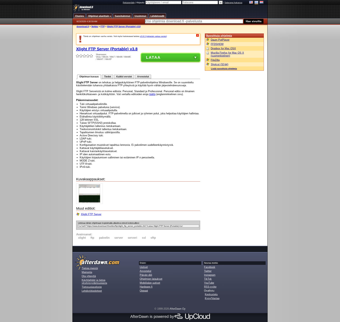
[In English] (251, 2)
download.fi (83, 26)
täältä (152, 94)
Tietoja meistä (90, 268)
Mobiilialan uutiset (150, 282)
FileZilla (215, 60)
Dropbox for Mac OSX (223, 48)
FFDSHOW (217, 44)
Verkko (94, 26)
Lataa (153, 57)
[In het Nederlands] (261, 2)
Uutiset (144, 267)
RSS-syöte (210, 286)
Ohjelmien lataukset (151, 278)
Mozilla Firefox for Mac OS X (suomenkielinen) (227, 54)
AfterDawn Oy (178, 308)
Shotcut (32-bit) (219, 64)
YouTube (209, 282)
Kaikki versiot (124, 76)
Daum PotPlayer (220, 39)
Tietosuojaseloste (92, 286)
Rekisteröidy (129, 2)
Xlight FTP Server (91, 214)
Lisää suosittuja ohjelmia (224, 68)
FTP (103, 26)
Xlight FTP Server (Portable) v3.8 (123, 26)
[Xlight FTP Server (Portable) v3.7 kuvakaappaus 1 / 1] (90, 203)
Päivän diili (146, 274)
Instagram (209, 274)
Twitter (208, 271)
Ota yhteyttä (89, 276)
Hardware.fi (146, 286)
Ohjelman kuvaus (89, 76)
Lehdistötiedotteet (92, 290)
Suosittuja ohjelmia (219, 35)
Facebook (209, 267)
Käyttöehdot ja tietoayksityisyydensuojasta (94, 281)
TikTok (208, 278)
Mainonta (87, 272)
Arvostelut (143, 76)
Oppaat (144, 290)
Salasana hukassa (233, 2)
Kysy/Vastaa (212, 298)
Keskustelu (211, 294)
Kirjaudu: (141, 2)
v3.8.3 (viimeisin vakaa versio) (153, 36)
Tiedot (107, 76)
